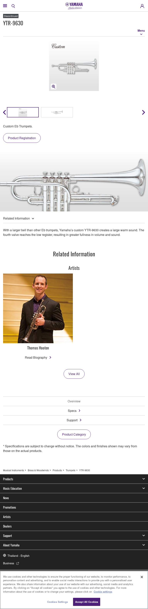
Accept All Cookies (86, 602)
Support (72, 420)
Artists (7, 516)
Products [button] (8, 479)
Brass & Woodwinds (38, 470)
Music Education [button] (12, 488)
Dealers (7, 526)
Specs (72, 410)
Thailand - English (18, 556)
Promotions (9, 507)
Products (57, 470)
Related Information (16, 218)
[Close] (142, 577)
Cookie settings (103, 591)
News (6, 497)
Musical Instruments (13, 470)
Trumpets (70, 470)
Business (8, 563)
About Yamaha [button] (11, 545)
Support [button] (7, 535)
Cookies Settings (57, 602)
